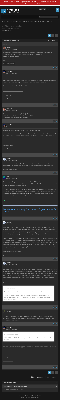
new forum (37, 3)
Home (3, 21)
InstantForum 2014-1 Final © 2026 (32, 395)
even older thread (24, 193)
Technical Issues (32, 21)
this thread (35, 189)
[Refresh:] (57, 386)
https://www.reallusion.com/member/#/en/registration (16, 85)
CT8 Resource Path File (45, 21)
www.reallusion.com (8, 99)
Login (48, 9)
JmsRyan (10, 28)
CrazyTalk (24, 21)
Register (53, 9)
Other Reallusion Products (13, 21)
